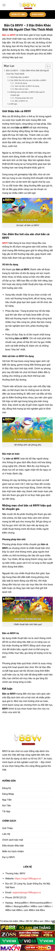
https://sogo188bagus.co (28, 878)
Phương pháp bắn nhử (24, 98)
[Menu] (4, 5)
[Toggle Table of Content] (46, 66)
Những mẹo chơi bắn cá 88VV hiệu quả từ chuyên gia (27, 93)
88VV (5, 243)
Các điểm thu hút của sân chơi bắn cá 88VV (28, 80)
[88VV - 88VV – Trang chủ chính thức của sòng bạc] (27, 5)
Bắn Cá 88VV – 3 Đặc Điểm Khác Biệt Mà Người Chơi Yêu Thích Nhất (27, 72)
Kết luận (13, 104)
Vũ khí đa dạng (21, 83)
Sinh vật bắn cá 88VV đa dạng (27, 86)
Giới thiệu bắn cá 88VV (19, 77)
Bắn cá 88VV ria (21, 101)
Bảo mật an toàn (21, 89)
